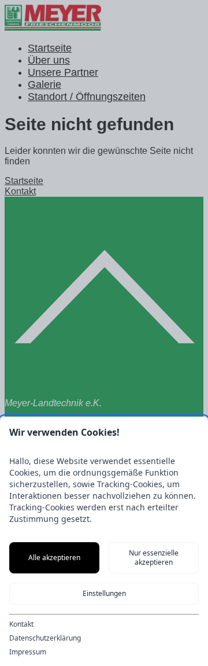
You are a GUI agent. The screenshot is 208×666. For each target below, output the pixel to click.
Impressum (27, 652)
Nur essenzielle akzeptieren (154, 557)
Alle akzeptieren (54, 557)
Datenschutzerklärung (45, 638)
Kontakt (21, 624)
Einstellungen (104, 593)
